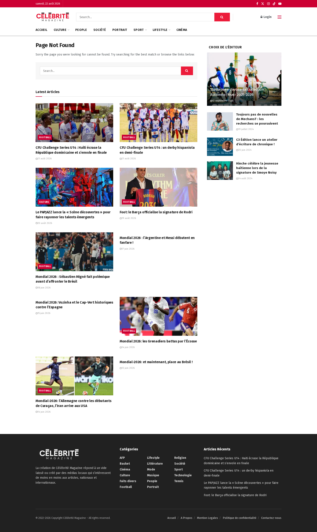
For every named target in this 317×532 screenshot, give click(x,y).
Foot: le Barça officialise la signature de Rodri (156, 212)
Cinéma (181, 30)
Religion (180, 458)
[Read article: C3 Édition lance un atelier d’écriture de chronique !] (220, 147)
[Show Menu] (279, 17)
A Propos (186, 517)
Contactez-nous (271, 517)
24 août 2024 (245, 178)
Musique (153, 475)
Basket (125, 464)
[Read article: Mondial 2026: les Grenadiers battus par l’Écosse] (158, 316)
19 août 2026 (129, 218)
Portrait (119, 30)
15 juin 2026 (44, 313)
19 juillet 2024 (246, 129)
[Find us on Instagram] (268, 4)
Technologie (183, 475)
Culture (60, 30)
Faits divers (128, 481)
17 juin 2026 (128, 248)
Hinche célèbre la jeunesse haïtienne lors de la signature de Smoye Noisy (257, 168)
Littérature (155, 464)
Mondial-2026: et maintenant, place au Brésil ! (156, 362)
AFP (122, 458)
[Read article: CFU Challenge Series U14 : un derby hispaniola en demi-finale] (158, 122)
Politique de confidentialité (239, 517)
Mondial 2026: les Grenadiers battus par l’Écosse (158, 341)
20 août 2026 (45, 223)
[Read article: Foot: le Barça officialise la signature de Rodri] (158, 187)
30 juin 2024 (244, 150)
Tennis (179, 481)
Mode (151, 469)
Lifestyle (160, 30)
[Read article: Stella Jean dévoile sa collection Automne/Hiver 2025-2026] (244, 79)
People (81, 30)
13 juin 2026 (128, 368)
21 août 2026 (45, 158)
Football (45, 137)
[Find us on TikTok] (274, 4)
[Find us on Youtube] (279, 4)
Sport (138, 30)
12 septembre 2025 (222, 100)
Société (99, 30)
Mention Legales (207, 517)
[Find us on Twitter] (262, 4)
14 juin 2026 (128, 347)
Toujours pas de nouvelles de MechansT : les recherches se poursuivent (257, 118)
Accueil (41, 30)
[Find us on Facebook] (257, 4)
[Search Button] (222, 17)
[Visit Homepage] (53, 17)
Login (267, 17)
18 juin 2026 (44, 287)
